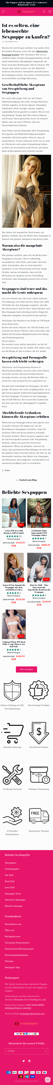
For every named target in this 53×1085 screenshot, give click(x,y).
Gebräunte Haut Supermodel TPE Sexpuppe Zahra (39, 533)
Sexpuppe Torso (13, 894)
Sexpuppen (10, 863)
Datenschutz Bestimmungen (19, 949)
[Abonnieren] (45, 1051)
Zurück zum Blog (28, 480)
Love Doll (10, 887)
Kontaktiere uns (13, 924)
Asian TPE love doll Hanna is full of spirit (14, 532)
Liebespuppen (12, 869)
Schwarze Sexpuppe (15, 900)
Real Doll (9, 881)
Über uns (9, 930)
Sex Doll (9, 875)
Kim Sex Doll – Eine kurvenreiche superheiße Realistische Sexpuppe (39, 588)
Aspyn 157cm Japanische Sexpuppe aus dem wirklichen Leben (13, 587)
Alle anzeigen (26, 669)
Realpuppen (22, 1081)
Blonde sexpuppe (13, 906)
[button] (3, 11)
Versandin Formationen (17, 943)
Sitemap (9, 961)
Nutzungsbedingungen (16, 955)
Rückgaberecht (12, 936)
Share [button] (7, 470)
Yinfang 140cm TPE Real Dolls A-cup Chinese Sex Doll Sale (13, 644)
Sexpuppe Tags (12, 967)
